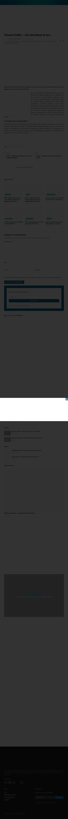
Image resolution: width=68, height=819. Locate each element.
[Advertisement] (34, 409)
